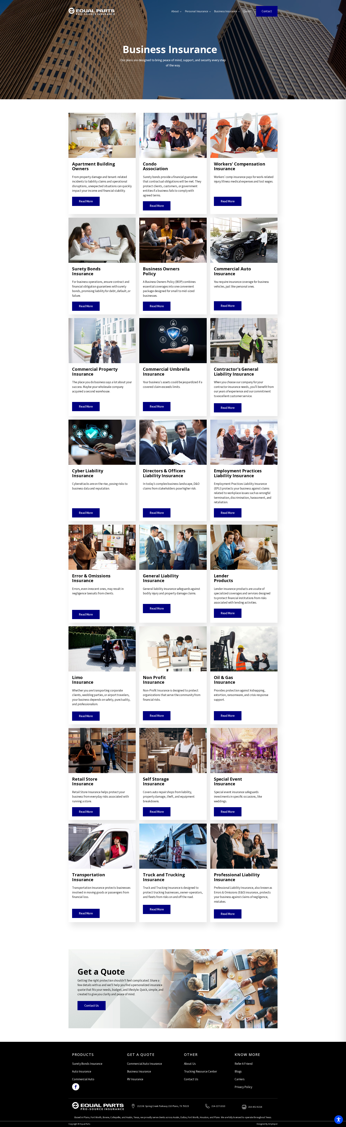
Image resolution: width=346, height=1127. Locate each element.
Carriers (240, 1079)
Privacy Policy (243, 1087)
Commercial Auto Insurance (144, 1064)
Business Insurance (225, 11)
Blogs (238, 1071)
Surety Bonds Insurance (87, 1064)
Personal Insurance (196, 11)
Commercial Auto (83, 1079)
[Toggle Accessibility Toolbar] (338, 1119)
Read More (86, 201)
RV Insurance (135, 1079)
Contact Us (91, 1006)
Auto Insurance (81, 1071)
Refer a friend (244, 1064)
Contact (267, 11)
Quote (247, 11)
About (175, 11)
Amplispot (273, 1123)
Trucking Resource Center (200, 1071)
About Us (190, 1064)
